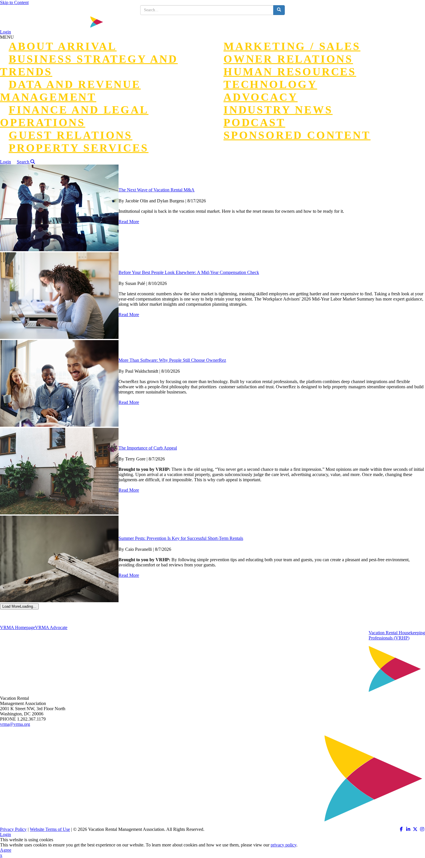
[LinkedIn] (408, 829)
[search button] (279, 10)
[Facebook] (401, 829)
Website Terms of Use (50, 829)
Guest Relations (70, 135)
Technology (270, 84)
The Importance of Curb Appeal (148, 447)
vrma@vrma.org (15, 724)
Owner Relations (288, 59)
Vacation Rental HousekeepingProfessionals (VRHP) (397, 635)
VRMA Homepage (17, 627)
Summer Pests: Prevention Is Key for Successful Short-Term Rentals (181, 538)
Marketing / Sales (292, 46)
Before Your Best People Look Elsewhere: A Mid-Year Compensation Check (189, 272)
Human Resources (289, 72)
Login (5, 31)
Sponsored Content (297, 135)
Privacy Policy (13, 829)
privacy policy (283, 844)
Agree (5, 850)
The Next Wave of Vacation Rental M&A (157, 189)
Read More (129, 221)
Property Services (79, 148)
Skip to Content (14, 2)
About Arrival (63, 46)
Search (23, 161)
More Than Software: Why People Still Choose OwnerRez (172, 360)
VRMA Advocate (51, 627)
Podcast (254, 122)
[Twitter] (415, 829)
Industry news (277, 110)
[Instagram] (422, 829)
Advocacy (260, 97)
